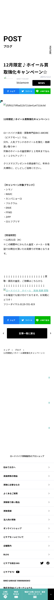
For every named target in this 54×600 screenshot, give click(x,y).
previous (3, 333)
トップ (6, 349)
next (49, 333)
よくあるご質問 (10, 493)
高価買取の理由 (10, 476)
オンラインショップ (12, 528)
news (41, 83)
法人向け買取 (9, 519)
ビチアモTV (8, 571)
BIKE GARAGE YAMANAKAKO (16, 580)
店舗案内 (7, 545)
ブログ (18, 349)
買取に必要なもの (11, 484)
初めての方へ (9, 467)
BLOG (6, 554)
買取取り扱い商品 (11, 502)
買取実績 (7, 510)
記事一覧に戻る (27, 333)
